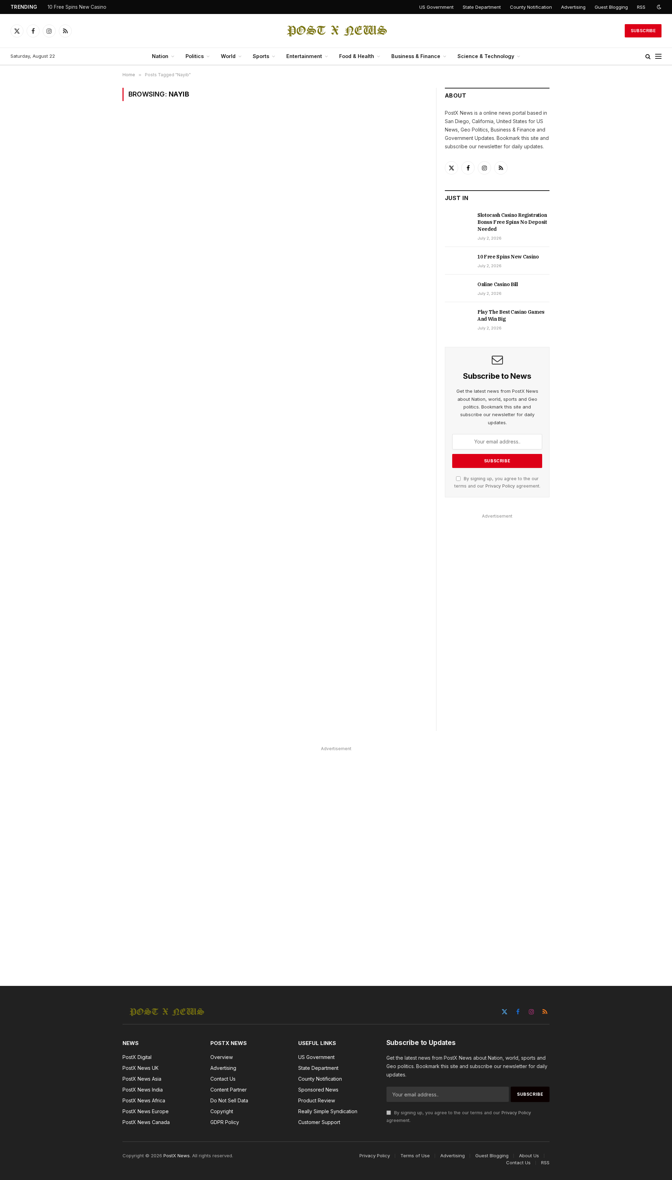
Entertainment (304, 56)
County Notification (531, 7)
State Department (482, 7)
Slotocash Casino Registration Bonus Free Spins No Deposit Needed (512, 222)
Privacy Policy (500, 486)
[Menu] (658, 56)
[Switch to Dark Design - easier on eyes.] (658, 7)
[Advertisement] (497, 626)
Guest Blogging (611, 7)
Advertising (573, 7)
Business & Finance (415, 56)
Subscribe (643, 30)
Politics (195, 56)
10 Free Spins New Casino (77, 7)
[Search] (648, 56)
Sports (261, 56)
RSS (641, 7)
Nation (160, 56)
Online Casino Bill (497, 284)
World (228, 56)
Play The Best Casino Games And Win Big (511, 315)
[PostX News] (336, 30)
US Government (436, 7)
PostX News (176, 1155)
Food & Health (356, 56)
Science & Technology (485, 56)
